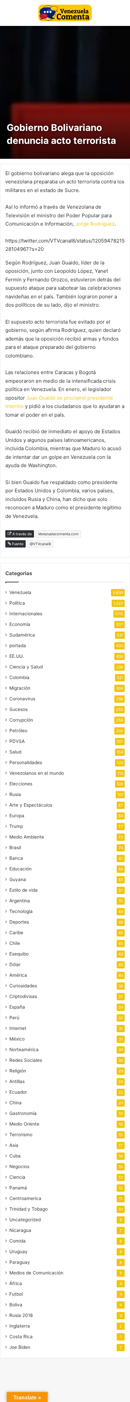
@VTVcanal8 (40, 544)
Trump (16, 826)
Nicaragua (20, 1230)
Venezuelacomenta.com (58, 534)
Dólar (15, 964)
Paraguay (19, 1262)
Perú (14, 1017)
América (18, 975)
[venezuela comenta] (65, 13)
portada (17, 645)
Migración (19, 688)
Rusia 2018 (21, 1315)
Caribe (16, 932)
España (17, 1007)
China (15, 1102)
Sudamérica (22, 635)
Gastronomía (23, 1113)
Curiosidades (23, 985)
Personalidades (25, 762)
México (17, 1039)
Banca (16, 858)
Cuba (15, 1155)
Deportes (19, 922)
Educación (20, 868)
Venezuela (20, 592)
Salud (15, 751)
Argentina (19, 900)
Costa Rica (21, 1336)
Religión (17, 1070)
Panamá (18, 1187)
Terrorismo (20, 1134)
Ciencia (17, 1177)
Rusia (15, 794)
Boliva (15, 1304)
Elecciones (20, 783)
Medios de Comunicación (36, 1272)
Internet (17, 1028)
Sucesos (18, 709)
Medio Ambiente (26, 837)
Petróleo (18, 730)
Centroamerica (25, 1198)
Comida (17, 1241)
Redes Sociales (25, 1060)
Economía (19, 624)
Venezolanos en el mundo (36, 773)
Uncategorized (25, 1219)
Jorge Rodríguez (95, 224)
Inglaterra (19, 1326)
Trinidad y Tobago (28, 1209)
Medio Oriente (24, 1124)
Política (17, 603)
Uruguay (18, 1251)
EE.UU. (16, 656)
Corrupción (21, 720)
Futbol (16, 1294)
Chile (14, 943)
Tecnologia (21, 911)
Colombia (19, 677)
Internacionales (25, 613)
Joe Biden (19, 1347)
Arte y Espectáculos (30, 805)
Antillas (17, 1081)
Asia (13, 1145)
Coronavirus (22, 698)
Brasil (15, 847)
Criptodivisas (23, 996)
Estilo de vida (23, 890)
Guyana (17, 879)
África (15, 1283)
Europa (16, 815)
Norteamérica (24, 1049)
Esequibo (19, 953)
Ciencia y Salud (26, 666)
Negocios (19, 1166)
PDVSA (17, 741)
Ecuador (18, 1092)
